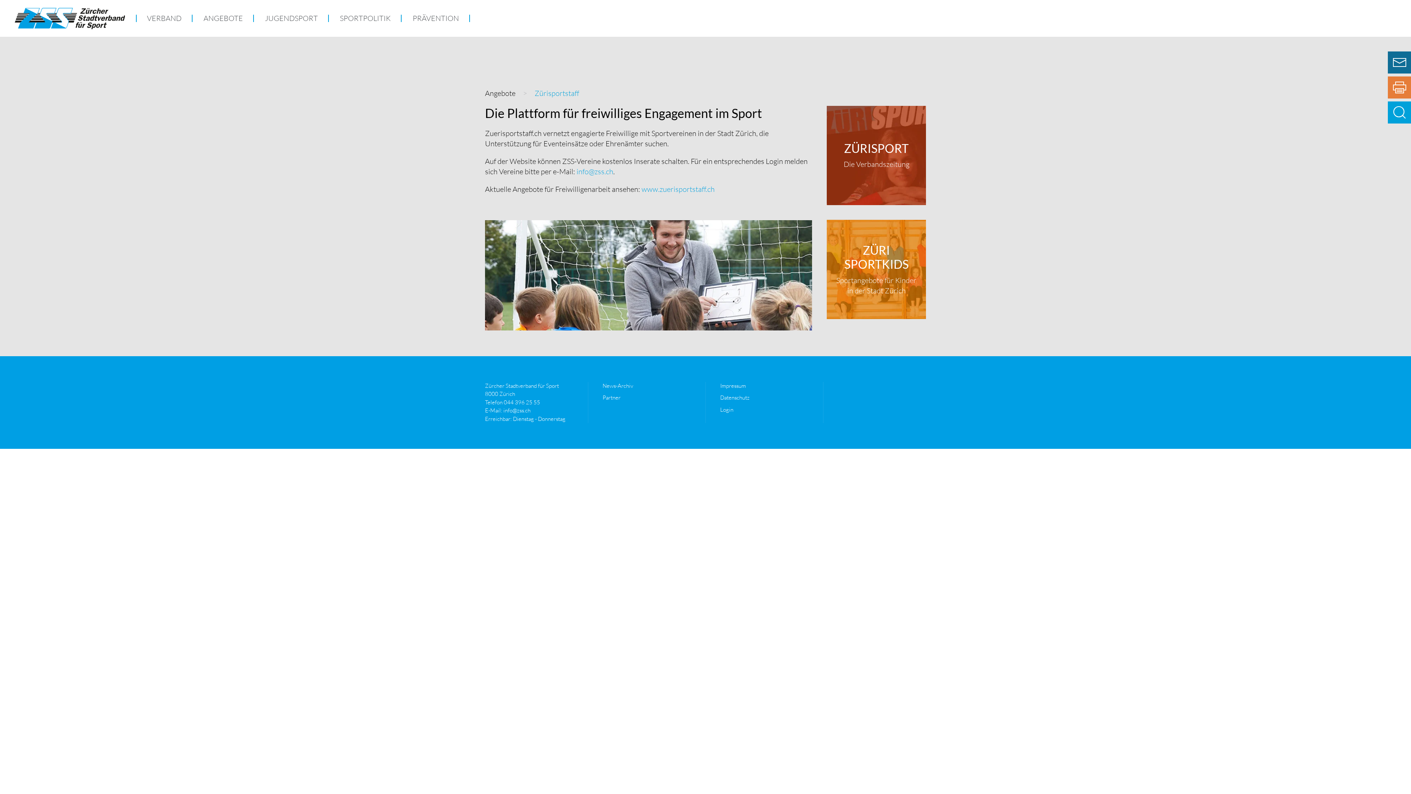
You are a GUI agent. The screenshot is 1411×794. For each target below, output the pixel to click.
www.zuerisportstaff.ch (677, 189)
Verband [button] (164, 18)
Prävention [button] (436, 18)
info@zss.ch (595, 171)
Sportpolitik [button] (365, 18)
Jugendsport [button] (291, 18)
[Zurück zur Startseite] (70, 18)
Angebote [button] (223, 18)
